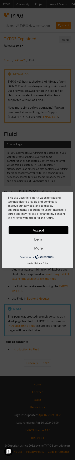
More (38, 248)
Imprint (30, 263)
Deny (38, 239)
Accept (38, 230)
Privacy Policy (41, 263)
